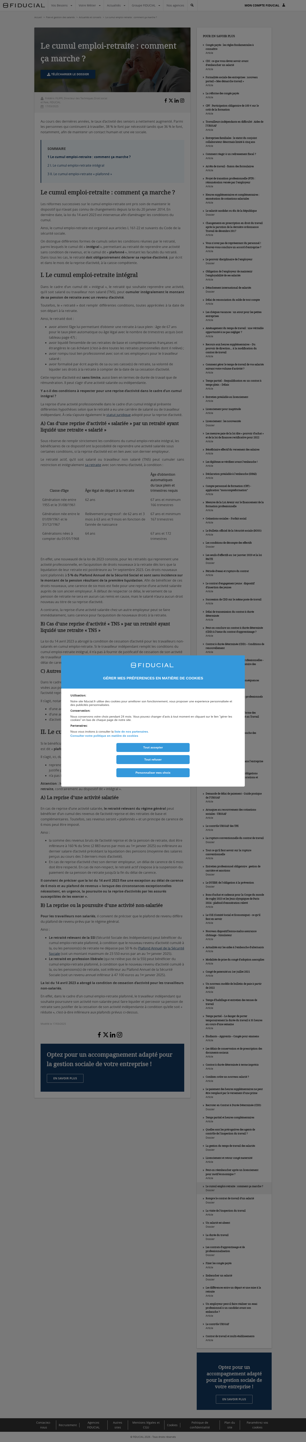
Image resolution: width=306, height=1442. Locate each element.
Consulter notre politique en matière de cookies (104, 735)
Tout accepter (153, 747)
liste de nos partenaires (131, 731)
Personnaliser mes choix (153, 772)
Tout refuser (153, 759)
